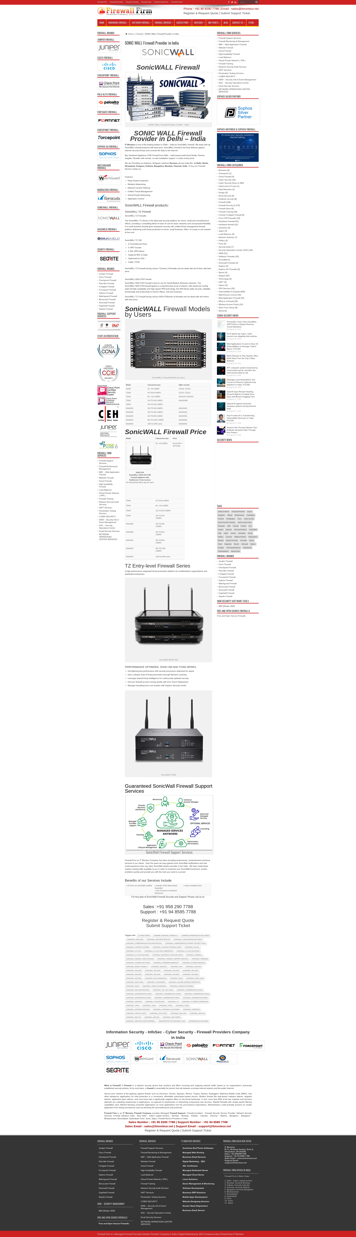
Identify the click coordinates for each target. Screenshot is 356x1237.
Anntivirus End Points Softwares (198, 1148)
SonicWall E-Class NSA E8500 (137, 955)
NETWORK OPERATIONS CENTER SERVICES (108, 536)
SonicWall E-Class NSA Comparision (159, 951)
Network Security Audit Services (232, 67)
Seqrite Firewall (106, 309)
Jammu (233, 533)
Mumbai (220, 540)
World (221, 311)
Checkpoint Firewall (107, 280)
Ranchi (236, 544)
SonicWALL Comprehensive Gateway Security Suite (185, 943)
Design (222, 192)
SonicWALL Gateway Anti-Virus (138, 962)
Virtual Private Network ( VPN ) (232, 60)
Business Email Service (194, 1210)
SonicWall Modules (159, 966)
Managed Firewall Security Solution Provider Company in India (146, 1234)
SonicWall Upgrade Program (137, 1009)
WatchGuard (235, 551)
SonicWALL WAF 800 (151, 1017)
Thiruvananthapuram (233, 547)
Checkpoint (223, 173)
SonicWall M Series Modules (193, 962)
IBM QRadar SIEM (227, 606)
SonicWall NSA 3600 (152, 970)
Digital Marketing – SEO (194, 1161)
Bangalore (221, 515)
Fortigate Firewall (106, 286)
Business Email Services (194, 1157)
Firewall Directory (116, 2)
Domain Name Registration (195, 1206)
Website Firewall (106, 478)
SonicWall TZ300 (132, 1005)
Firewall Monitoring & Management (234, 41)
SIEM (221, 253)
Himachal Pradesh (240, 529)
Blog (226, 22)
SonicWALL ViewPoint (191, 1009)
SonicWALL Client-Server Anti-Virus (188, 939)
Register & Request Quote (201, 13)
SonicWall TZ (173, 1001)
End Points (213, 22)
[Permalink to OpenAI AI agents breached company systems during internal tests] (221, 410)
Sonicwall (244, 544)
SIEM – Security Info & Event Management (237, 79)
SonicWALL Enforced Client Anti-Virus (168, 955)
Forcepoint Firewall (107, 290)
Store (251, 22)
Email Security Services (109, 531)
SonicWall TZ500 (165, 1005)
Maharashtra (253, 537)
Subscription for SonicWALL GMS (172, 1021)
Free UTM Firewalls (227, 218)
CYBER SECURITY (107, 516)
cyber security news (245, 522)
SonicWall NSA (176, 966)
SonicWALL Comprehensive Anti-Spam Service (144, 943)
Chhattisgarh (230, 519)
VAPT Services (105, 508)
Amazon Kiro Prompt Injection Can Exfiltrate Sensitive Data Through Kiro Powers (242, 430)
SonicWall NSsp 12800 (134, 982)
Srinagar (221, 547)
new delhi (243, 540)
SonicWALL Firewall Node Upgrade (140, 959)
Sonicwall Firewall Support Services (172, 959)
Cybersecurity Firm (161, 2)
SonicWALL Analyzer (135, 939)
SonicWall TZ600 (182, 1005)
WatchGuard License (228, 295)
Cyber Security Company (226, 522)
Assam (249, 511)
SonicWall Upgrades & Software (166, 1009)
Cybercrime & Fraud (227, 186)
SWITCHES (198, 22)
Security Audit (225, 247)
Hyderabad (253, 529)
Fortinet (243, 526)
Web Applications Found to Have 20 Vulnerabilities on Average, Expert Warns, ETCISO (242, 346)
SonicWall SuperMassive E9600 (166, 997)
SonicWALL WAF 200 (197, 1013)
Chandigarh (250, 515)
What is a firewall (226, 301)
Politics (222, 240)
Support (222, 276)
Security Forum (176, 2)
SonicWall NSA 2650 (133, 970)
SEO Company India (209, 1234)
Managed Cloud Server (193, 1175)
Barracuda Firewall (107, 299)
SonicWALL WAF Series (171, 1017)
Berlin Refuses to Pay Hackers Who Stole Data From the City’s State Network (242, 358)
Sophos (222, 266)
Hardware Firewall (117, 22)
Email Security (225, 196)
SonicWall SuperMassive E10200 (189, 990)
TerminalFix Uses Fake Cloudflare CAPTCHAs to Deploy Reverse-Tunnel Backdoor (241, 324)
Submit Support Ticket (235, 13)
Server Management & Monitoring (198, 1184)
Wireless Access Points (229, 304)
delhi (228, 526)
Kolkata (220, 537)
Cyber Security (225, 180)
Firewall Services (163, 22)
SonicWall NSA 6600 (190, 974)
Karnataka (241, 533)
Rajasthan (228, 544)
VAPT (221, 282)
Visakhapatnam (223, 551)
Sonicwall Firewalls (227, 263)
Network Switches (226, 237)
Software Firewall (140, 22)
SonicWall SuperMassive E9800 (195, 997)
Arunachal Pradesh (238, 511)
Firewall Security (226, 205)
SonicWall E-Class (133, 951)
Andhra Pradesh (223, 511)
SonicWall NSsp (176, 978)
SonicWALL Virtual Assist (136, 1013)
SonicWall (223, 260)
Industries (223, 228)
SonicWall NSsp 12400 (195, 978)
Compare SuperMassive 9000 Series (195, 935)
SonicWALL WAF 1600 (178, 1013)
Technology (224, 279)
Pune (221, 244)
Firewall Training (132, 2)
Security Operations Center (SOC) (234, 250)
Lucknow (229, 537)
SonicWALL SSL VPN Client (163, 990)
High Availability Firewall (229, 54)
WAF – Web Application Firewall (232, 44)
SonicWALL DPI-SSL (192, 947)
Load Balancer (105, 490)
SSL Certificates (190, 1166)
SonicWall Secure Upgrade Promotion (184, 982)
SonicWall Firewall (194, 955)
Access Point (182, 22)
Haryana (229, 529)
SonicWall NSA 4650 (133, 974)
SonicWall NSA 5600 (152, 974)
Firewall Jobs (146, 2)
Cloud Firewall (105, 481)
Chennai (221, 519)
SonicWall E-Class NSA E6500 (188, 951)
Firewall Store (225, 208)
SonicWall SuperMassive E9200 (197, 994)
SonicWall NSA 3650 (171, 970)
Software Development (193, 1188)
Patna (220, 544)
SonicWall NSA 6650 (133, 978)
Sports (221, 272)
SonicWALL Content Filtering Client (167, 947)
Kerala (250, 533)
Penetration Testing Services (231, 73)
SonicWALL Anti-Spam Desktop (158, 939)
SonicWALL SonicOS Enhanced (154, 986)
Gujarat (220, 529)
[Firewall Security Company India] (124, 14)
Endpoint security (226, 199)
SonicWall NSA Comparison (155, 978)
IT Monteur (238, 1234)
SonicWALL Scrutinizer (156, 982)
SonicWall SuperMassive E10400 (139, 994)
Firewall (139, 34)
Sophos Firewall (106, 293)
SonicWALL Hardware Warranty (166, 962)
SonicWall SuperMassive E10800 (168, 994)
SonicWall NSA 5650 (171, 974)
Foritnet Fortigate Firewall (230, 215)
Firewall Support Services (230, 38)
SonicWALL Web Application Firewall (140, 1021)
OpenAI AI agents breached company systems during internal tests (241, 406)
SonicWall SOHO (132, 986)
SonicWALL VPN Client (158, 1013)
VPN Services (225, 288)
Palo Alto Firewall (106, 283)
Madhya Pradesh (240, 537)
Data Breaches (225, 189)
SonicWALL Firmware (200, 959)
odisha (251, 540)
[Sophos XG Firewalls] (108, 155)
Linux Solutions (190, 1179)
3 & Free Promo (144, 935)
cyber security (249, 519)
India (219, 533)
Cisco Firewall (105, 277)
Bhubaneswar (239, 515)
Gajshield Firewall (107, 306)
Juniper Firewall (106, 274)
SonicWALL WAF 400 (133, 1017)
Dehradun (221, 526)
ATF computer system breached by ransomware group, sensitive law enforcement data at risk (242, 370)
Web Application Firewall (229, 298)
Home (101, 22)
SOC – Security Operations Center (234, 83)
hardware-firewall (226, 224)
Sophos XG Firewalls (228, 269)
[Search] (256, 2)
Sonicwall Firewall (107, 302)
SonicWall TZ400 (149, 1005)
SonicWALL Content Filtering (137, 947)
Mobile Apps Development (195, 1197)
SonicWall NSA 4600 (190, 970)
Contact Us (237, 22)
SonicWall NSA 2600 (193, 966)
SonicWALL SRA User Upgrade (137, 990)
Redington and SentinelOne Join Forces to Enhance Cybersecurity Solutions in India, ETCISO (241, 382)
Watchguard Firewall (108, 296)
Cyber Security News (228, 183)
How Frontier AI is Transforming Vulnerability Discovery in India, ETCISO (240, 418)
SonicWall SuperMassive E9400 (138, 997)
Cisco (239, 519)
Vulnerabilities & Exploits (229, 291)
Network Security (232, 540)
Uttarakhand (247, 547)
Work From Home (226, 307)
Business (223, 170)
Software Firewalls (227, 256)
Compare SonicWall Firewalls (166, 935)
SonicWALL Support (134, 1001)
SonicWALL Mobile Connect (137, 966)
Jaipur (221, 231)
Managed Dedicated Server (195, 1170)
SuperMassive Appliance (198, 1021)
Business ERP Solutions (194, 1192)
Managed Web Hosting (193, 1152)
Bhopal (230, 515)
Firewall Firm (102, 2)
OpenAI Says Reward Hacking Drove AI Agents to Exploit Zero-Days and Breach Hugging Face (241, 394)
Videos (222, 285)
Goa (250, 526)
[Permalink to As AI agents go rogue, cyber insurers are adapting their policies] (221, 340)
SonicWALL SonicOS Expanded (181, 986)
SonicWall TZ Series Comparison (195, 1001)
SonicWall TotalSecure (154, 1001)
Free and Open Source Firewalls (231, 616)
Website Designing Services (196, 1201)
